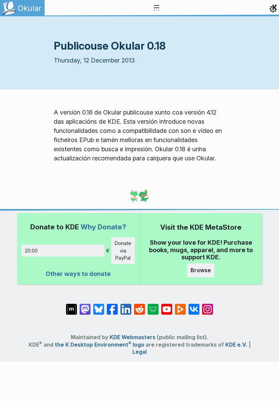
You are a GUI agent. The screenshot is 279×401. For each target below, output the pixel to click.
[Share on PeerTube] (180, 305)
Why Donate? (103, 227)
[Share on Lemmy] (153, 305)
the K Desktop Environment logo (99, 345)
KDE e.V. (236, 345)
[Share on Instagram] (207, 305)
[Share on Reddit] (139, 305)
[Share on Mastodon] (85, 305)
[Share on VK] (193, 305)
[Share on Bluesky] (98, 305)
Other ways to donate (78, 273)
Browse (201, 270)
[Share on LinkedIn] (125, 305)
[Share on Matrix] (71, 305)
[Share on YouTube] (166, 305)
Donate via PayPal (123, 250)
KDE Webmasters (132, 337)
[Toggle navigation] (156, 8)
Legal (139, 352)
